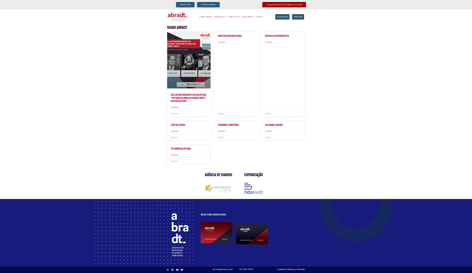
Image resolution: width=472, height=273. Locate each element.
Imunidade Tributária (228, 125)
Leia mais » (175, 107)
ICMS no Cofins (178, 125)
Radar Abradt (248, 17)
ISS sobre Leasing (274, 125)
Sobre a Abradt (205, 17)
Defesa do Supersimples (277, 36)
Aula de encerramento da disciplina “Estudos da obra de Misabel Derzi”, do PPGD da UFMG (188, 98)
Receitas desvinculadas (230, 36)
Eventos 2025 (234, 17)
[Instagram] (168, 270)
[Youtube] (177, 270)
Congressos (219, 17)
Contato (259, 17)
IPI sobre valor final (181, 148)
